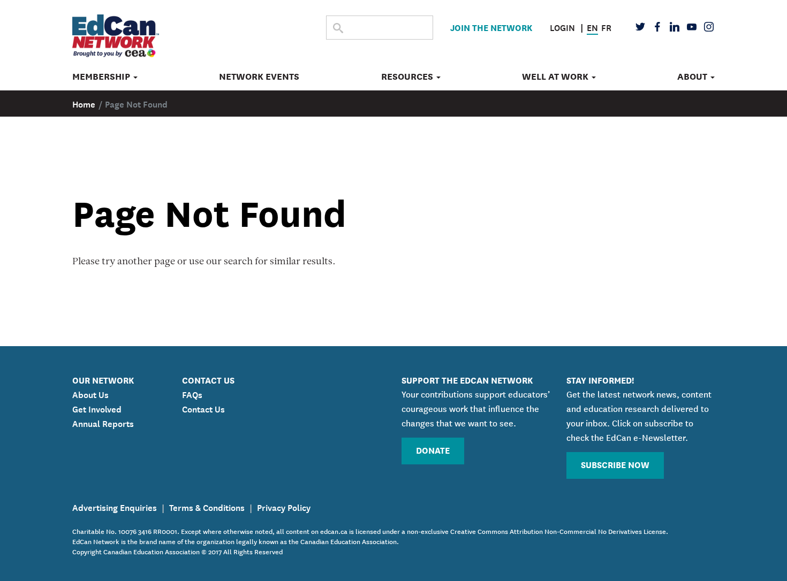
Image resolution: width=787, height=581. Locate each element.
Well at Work (556, 76)
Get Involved (97, 408)
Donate (433, 449)
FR (606, 27)
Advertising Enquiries (114, 507)
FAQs (192, 394)
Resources (408, 76)
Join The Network (491, 27)
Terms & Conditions (207, 507)
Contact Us (203, 408)
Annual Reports (103, 423)
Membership (102, 76)
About (693, 76)
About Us (90, 394)
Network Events (259, 76)
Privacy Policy (284, 507)
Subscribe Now (615, 464)
